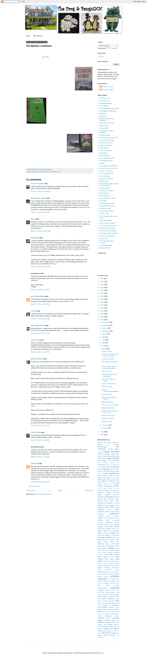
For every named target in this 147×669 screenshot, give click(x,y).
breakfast (101, 509)
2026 (102, 278)
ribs (109, 588)
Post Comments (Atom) (43, 494)
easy (118, 528)
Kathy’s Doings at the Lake (109, 168)
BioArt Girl (103, 116)
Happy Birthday (113, 458)
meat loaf (106, 563)
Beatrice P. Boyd (37, 359)
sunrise (117, 607)
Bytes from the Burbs (107, 123)
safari (107, 592)
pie (110, 579)
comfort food (103, 520)
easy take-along (113, 531)
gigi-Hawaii (103, 153)
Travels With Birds (106, 245)
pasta (111, 574)
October (105, 328)
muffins (100, 567)
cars (117, 511)
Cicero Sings (35, 432)
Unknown (34, 463)
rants (107, 585)
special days (110, 603)
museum (107, 567)
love (105, 561)
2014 (102, 314)
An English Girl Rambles (108, 111)
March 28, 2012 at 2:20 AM (40, 333)
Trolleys (109, 488)
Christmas (102, 449)
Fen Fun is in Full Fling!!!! (110, 405)
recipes (116, 585)
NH (108, 471)
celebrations (114, 514)
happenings (111, 546)
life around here (44, 171)
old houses (115, 572)
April (103, 346)
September (106, 331)
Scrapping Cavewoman (107, 206)
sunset (100, 609)
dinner (103, 528)
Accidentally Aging (106, 103)
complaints (100, 522)
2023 (102, 287)
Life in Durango (105, 176)
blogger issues (114, 505)
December (105, 322)
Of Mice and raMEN (106, 190)
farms (99, 535)
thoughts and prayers (106, 611)
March (104, 348)
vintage (106, 620)
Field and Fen (104, 148)
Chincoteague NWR (108, 447)
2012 (102, 319)
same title (45, 57)
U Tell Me (116, 488)
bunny (109, 509)
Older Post (88, 490)
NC (105, 471)
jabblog (102, 163)
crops (111, 524)
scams (100, 594)
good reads (35, 171)
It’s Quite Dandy (106, 394)
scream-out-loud (108, 594)
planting (106, 581)
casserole (101, 514)
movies (111, 565)
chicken (100, 518)
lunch (109, 561)
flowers (107, 535)
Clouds (110, 449)
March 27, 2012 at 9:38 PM (40, 319)
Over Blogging (115, 478)
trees (117, 614)
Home (28, 36)
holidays (111, 548)
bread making (114, 507)
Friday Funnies (106, 351)
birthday (105, 505)
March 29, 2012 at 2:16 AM (40, 457)
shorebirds (111, 596)
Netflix (102, 473)
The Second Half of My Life (109, 233)
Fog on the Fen (106, 371)
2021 (102, 293)
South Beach (102, 482)
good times (114, 542)
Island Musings (105, 155)
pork (117, 581)
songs (99, 603)
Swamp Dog (35, 340)
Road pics (110, 480)
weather (101, 622)
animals (100, 497)
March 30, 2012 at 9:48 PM (40, 482)
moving (117, 565)
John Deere (113, 464)
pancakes (106, 574)
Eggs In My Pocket (38, 325)
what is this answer (105, 624)
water (117, 620)
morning (100, 565)
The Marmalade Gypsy (107, 228)
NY (99, 473)
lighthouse (106, 557)
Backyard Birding (107, 402)
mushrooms (115, 567)
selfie (99, 596)
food (112, 535)
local (112, 557)
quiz (118, 583)
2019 (102, 299)
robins (112, 590)
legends (116, 552)
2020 (102, 296)
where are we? (111, 631)
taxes (112, 609)
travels (113, 614)
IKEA (105, 462)
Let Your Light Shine (106, 173)
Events (100, 452)
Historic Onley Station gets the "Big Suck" (108, 367)
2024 (102, 284)
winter (106, 635)
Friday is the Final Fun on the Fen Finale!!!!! (110, 355)
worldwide (112, 635)
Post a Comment (34, 486)
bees (104, 503)
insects (117, 550)
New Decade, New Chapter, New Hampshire (109, 184)
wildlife (100, 635)
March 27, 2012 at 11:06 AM (40, 266)
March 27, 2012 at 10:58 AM (40, 231)
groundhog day (102, 546)
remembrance (102, 588)
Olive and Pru (104, 193)
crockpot (106, 524)
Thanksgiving (107, 486)
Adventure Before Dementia (109, 108)
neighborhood (102, 572)
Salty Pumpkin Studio (107, 203)
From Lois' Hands (106, 150)
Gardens (107, 454)
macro (113, 561)
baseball (100, 501)
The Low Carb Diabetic (107, 223)
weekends (108, 622)
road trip (115, 587)
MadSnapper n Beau (38, 198)
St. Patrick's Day (113, 482)
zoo (118, 635)
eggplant (100, 533)
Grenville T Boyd (107, 89)
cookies (116, 522)
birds (100, 505)
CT (108, 445)
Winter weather (104, 494)
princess (100, 583)
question (113, 583)
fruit (118, 537)
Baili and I (103, 113)
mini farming (115, 563)
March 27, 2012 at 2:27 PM (40, 289)
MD (102, 469)
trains (108, 614)
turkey (100, 616)
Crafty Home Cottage (107, 140)
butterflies (101, 511)
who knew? (106, 633)
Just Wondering (112, 467)
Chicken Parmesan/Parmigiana (109, 390)
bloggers (101, 507)
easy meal (102, 531)
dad (115, 524)
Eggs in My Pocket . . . (107, 145)
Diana (33, 219)
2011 (102, 432)
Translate (114, 48)
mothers (106, 565)
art (104, 497)
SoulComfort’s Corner (107, 211)
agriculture (116, 494)
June (104, 340)
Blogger (101, 653)
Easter (117, 449)
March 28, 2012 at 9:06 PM (40, 440)
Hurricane (116, 460)
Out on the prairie (37, 183)
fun (99, 539)
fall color (107, 533)
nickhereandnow (105, 188)
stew (109, 605)
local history (109, 559)
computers (108, 522)
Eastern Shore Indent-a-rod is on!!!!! (109, 411)
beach (106, 501)
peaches (116, 574)
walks (113, 620)
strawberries (115, 605)
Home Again (102, 460)
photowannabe (105, 196)
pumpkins (106, 583)
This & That (104, 238)
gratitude (108, 544)
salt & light (103, 201)
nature (117, 569)
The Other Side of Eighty (108, 231)
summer (111, 607)
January (105, 428)
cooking (100, 524)
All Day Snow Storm (108, 408)
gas (108, 539)
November (105, 325)
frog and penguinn (105, 537)
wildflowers (115, 633)
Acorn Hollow (104, 106)
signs (117, 599)
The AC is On (104, 213)
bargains (111, 499)
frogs (114, 537)
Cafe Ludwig (104, 125)
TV (110, 484)
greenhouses (115, 544)
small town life (109, 601)
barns (117, 499)
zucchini (100, 637)
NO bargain (115, 471)
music (99, 569)
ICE (99, 462)
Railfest (104, 480)
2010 (102, 435)
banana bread (102, 499)
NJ (111, 471)
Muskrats (111, 469)
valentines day (103, 618)
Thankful (116, 484)
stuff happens (103, 607)
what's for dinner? (111, 629)
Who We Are (37, 36)
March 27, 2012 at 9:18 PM (40, 304)
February (105, 425)
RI (100, 480)
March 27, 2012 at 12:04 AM (40, 191)
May (103, 343)
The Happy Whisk (106, 220)
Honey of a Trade (107, 418)
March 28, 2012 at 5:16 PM (40, 352)
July (103, 337)
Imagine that (114, 462)
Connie (33, 311)
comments (116, 520)
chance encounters (113, 516)
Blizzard (100, 442)
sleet (102, 601)
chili (105, 518)
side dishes (102, 599)
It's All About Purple (106, 160)
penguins (106, 576)
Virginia (108, 492)
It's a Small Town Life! (107, 158)
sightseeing (111, 599)
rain (99, 585)
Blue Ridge (107, 442)
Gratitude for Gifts (107, 359)
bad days (116, 497)
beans (112, 501)
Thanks (100, 486)
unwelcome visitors (112, 616)
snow (117, 601)
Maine (105, 469)
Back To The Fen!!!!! (108, 415)
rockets (117, 590)
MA (99, 469)
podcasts (112, 581)
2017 (102, 305)
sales (117, 592)
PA (99, 480)
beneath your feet (113, 503)
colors (117, 518)
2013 (102, 317)
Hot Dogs (109, 460)
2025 (102, 281)
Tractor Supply (102, 488)
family (113, 533)
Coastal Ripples (105, 135)
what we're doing (55, 171)
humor (103, 550)
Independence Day (104, 464)
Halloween (110, 456)
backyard (109, 497)
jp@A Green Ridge (37, 296)
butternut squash (110, 511)
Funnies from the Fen (108, 384)
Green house (102, 456)
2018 (102, 302)
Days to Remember (106, 143)
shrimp (117, 596)
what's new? (102, 631)
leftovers (110, 552)
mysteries (108, 569)
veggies (100, 620)
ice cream (110, 550)
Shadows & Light (105, 208)
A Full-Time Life (105, 101)
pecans (100, 576)
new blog (109, 571)
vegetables (115, 618)
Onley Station (106, 478)
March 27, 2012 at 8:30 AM (40, 212)
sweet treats (106, 609)
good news (115, 539)
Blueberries (115, 442)
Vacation (100, 490)
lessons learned (103, 554)
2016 (102, 308)
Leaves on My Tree (106, 171)
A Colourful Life (105, 98)
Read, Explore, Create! (107, 198)
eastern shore (111, 528)
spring (105, 605)
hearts (117, 546)
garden (104, 539)
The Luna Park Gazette (108, 226)
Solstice (116, 480)
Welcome (116, 492)
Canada (116, 445)
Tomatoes (116, 486)
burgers (117, 509)
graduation (101, 544)
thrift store (116, 611)
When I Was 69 (105, 248)
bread (107, 507)
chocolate (111, 518)
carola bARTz (104, 128)
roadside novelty (103, 590)
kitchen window (102, 552)
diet (99, 528)
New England (109, 473)
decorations (108, 526)
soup (104, 603)
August (104, 334)
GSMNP (100, 454)
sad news (101, 592)
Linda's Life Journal (106, 178)
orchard (100, 574)
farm (117, 533)
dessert (116, 526)
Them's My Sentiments (107, 236)
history (104, 548)
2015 (102, 311)
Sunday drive (103, 484)
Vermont (106, 490)
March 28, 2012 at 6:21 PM (40, 425)
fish (103, 535)
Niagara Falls (107, 475)
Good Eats (115, 454)
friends (117, 535)
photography (103, 579)
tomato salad (101, 613)
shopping (104, 596)
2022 (102, 290)
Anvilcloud (35, 238)
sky (99, 601)
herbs (99, 548)
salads (112, 592)
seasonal (116, 594)
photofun (114, 576)
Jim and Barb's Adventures (109, 166)
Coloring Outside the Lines (109, 137)
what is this (115, 622)
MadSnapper (104, 181)
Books (100, 445)
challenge (101, 516)
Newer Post (30, 490)
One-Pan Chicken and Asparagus (109, 375)
